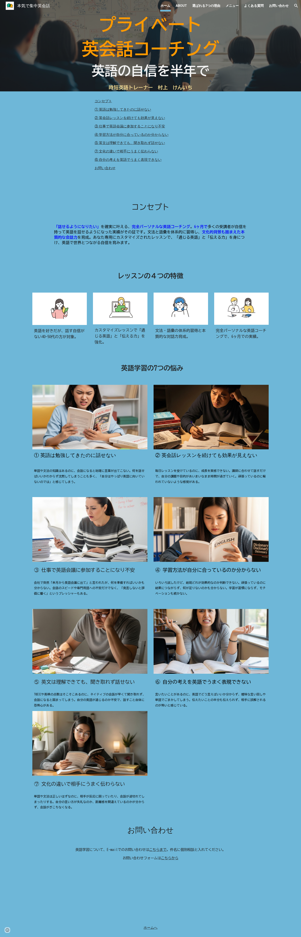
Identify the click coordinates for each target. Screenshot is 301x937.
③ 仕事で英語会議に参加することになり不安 (130, 126)
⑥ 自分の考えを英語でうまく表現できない (128, 160)
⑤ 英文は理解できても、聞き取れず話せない (130, 143)
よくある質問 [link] (254, 6)
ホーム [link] (165, 6)
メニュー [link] (232, 6)
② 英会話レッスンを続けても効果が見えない (130, 118)
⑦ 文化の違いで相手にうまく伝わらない (126, 151)
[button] (296, 6)
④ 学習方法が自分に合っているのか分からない (132, 135)
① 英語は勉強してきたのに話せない (123, 109)
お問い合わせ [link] (279, 6)
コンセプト (103, 101)
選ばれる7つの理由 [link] (206, 6)
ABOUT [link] (181, 6)
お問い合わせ (105, 168)
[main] (150, 41)
